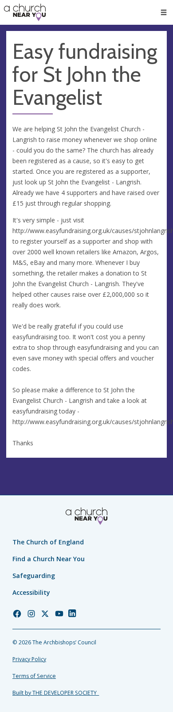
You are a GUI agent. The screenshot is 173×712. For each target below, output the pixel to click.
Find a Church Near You (48, 559)
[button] (163, 12)
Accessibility (31, 592)
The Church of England (48, 542)
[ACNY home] (25, 12)
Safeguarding (33, 575)
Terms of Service (34, 676)
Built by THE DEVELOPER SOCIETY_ (55, 693)
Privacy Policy (29, 659)
